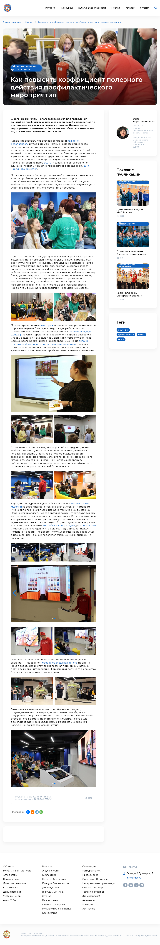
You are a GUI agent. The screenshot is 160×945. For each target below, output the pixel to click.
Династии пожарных (14, 883)
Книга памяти (10, 887)
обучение (123, 330)
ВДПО (48, 162)
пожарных (89, 525)
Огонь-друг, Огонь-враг (95, 879)
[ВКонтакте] (28, 812)
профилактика (126, 334)
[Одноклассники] (32, 812)
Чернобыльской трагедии (58, 525)
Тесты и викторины (93, 891)
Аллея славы (10, 874)
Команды (87, 904)
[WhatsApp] (41, 812)
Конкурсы (67, 8)
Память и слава (11, 879)
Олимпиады (89, 866)
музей (141, 334)
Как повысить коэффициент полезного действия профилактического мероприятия (80, 22)
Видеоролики (50, 900)
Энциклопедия (50, 870)
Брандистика (49, 913)
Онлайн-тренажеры (93, 887)
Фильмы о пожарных (53, 904)
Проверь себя (90, 874)
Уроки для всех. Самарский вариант (129, 294)
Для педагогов (50, 887)
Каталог (129, 8)
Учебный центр (12, 896)
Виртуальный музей (53, 891)
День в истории (12, 891)
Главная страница (12, 22)
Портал (115, 8)
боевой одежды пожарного (60, 662)
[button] (52, 246)
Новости (47, 866)
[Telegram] (37, 812)
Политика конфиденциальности (141, 935)
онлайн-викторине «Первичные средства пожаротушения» (50, 342)
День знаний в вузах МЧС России (130, 211)
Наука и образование (54, 879)
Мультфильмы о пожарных (56, 908)
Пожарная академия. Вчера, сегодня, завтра (131, 252)
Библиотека (49, 874)
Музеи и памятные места (17, 870)
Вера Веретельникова (144, 120)
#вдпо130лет (10, 900)
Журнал (144, 8)
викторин (47, 325)
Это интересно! (91, 896)
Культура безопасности (92, 8)
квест (121, 339)
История (50, 8)
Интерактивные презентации (98, 883)
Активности (88, 900)
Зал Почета (88, 908)
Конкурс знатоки (91, 870)
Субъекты (8, 866)
